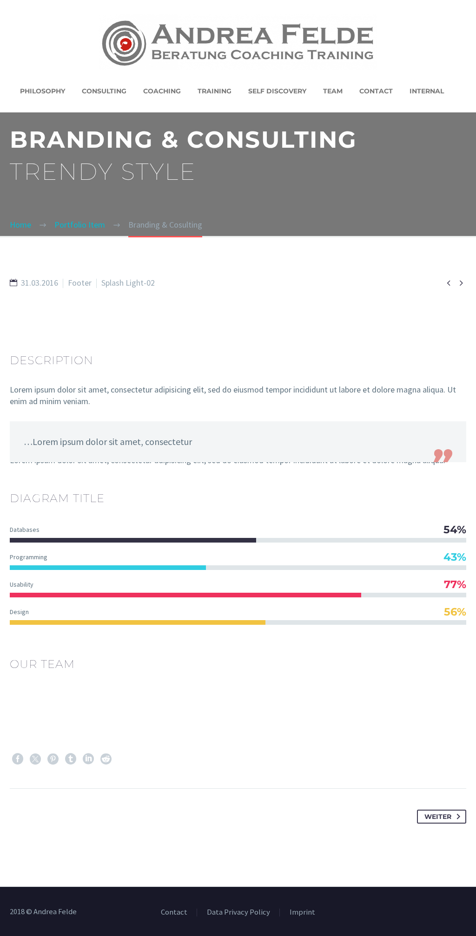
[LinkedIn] (88, 759)
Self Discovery (277, 91)
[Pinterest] (53, 759)
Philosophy (42, 91)
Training (214, 91)
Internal (427, 91)
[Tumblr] (70, 759)
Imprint (302, 912)
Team (333, 91)
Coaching (162, 91)
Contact (376, 91)
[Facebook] (17, 759)
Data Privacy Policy (238, 912)
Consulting (104, 91)
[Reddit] (106, 759)
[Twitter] (35, 759)
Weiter (437, 816)
